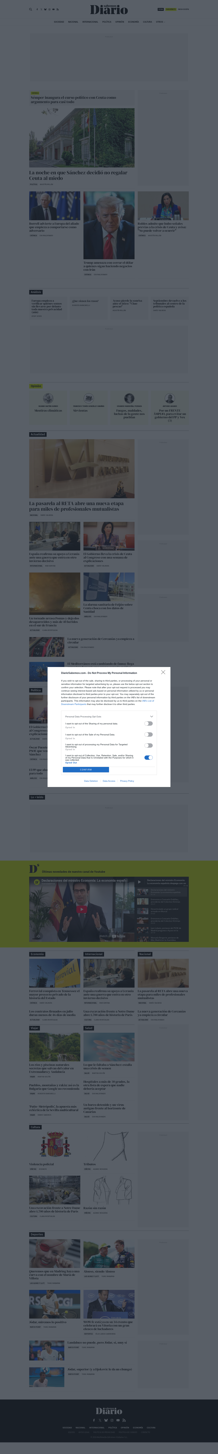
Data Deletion (91, 781)
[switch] (148, 723)
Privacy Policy (127, 781)
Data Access (109, 781)
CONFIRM (86, 770)
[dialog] (109, 727)
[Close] (164, 673)
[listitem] (109, 716)
